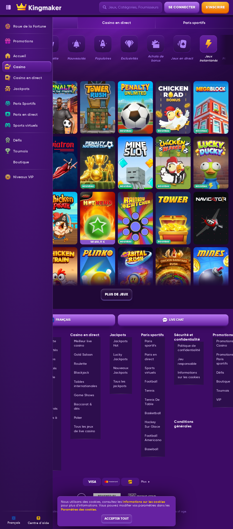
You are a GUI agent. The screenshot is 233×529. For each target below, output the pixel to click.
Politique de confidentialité (189, 348)
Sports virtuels (150, 370)
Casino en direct (116, 22)
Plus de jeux (116, 294)
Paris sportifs (194, 22)
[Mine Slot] (135, 162)
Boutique (223, 381)
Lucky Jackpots (120, 356)
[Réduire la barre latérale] (8, 7)
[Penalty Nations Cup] (97, 162)
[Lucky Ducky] (210, 162)
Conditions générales (183, 424)
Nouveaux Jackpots (121, 370)
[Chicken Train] (59, 273)
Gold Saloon (83, 354)
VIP (218, 400)
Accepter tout (116, 518)
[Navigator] (210, 218)
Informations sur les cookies (189, 374)
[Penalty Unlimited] (135, 107)
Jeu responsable (187, 361)
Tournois (222, 390)
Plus (144, 481)
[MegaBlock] (210, 107)
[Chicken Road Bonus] (173, 107)
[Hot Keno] (97, 218)
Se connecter (181, 7)
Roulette (80, 364)
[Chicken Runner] (173, 162)
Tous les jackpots (120, 383)
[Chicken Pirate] (59, 218)
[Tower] (173, 218)
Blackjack (81, 372)
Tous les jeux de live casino (84, 428)
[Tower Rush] (97, 107)
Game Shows (84, 395)
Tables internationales (85, 384)
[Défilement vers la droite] (226, 49)
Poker (78, 418)
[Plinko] (97, 273)
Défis (220, 372)
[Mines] (210, 273)
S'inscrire (215, 7)
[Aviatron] (59, 162)
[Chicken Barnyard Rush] (173, 273)
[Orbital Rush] (135, 273)
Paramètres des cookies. (79, 509)
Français (63, 320)
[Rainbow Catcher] (135, 218)
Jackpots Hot (120, 343)
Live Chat (176, 320)
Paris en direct (151, 356)
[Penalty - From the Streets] (59, 107)
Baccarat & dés (83, 406)
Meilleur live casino (83, 343)
